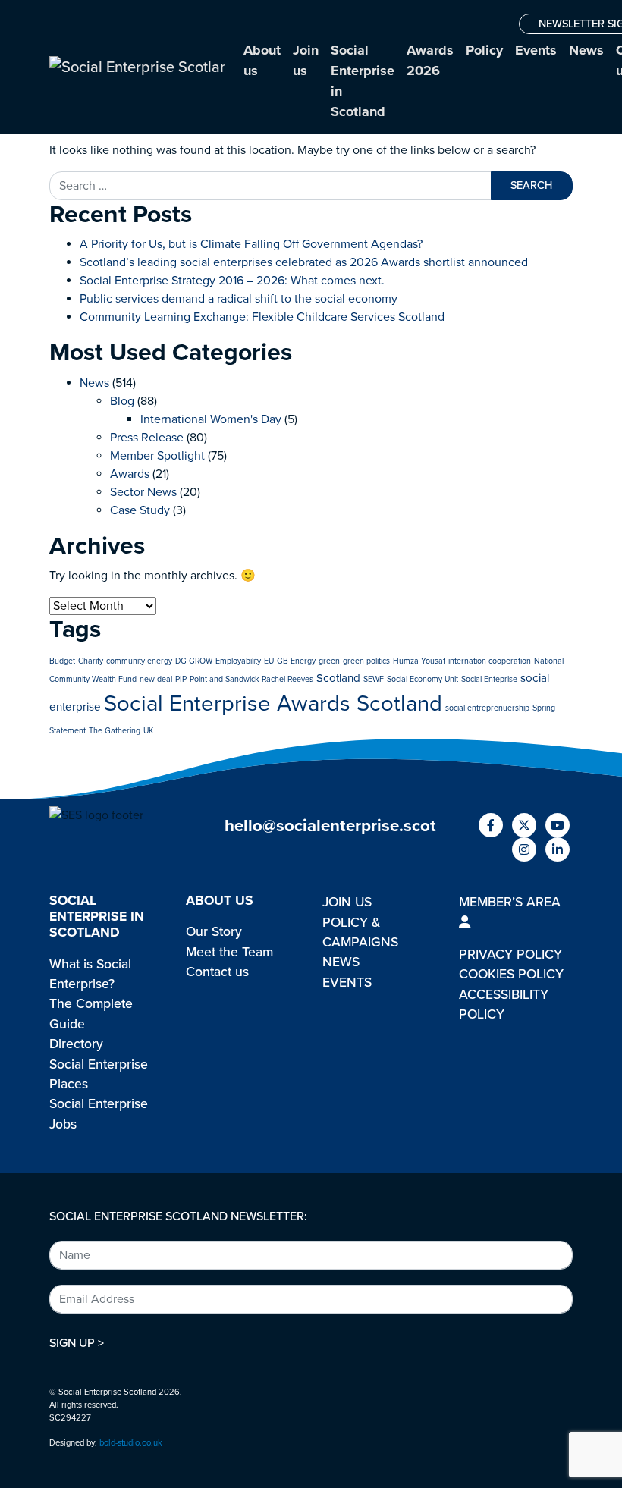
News (586, 50)
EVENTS (347, 982)
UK (148, 731)
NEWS (341, 962)
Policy (484, 50)
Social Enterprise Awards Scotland (273, 703)
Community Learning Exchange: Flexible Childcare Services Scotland (262, 317)
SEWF (373, 679)
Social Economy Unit (422, 679)
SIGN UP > (76, 1343)
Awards (129, 474)
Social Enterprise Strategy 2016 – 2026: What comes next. (232, 280)
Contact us (217, 972)
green (329, 661)
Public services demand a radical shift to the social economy (238, 298)
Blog (122, 401)
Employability (238, 661)
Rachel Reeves (287, 679)
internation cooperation (489, 661)
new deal (156, 679)
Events (536, 50)
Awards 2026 (430, 60)
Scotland (338, 678)
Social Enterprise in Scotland (362, 81)
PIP (181, 679)
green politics (366, 661)
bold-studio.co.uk (130, 1443)
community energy (139, 661)
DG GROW (193, 661)
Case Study (140, 510)
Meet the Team (229, 952)
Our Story (214, 932)
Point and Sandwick (224, 679)
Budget (62, 661)
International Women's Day (210, 419)
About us (262, 60)
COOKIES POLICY (511, 974)
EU (269, 661)
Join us (306, 60)
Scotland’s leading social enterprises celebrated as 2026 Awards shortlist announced (304, 262)
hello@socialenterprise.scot (330, 825)
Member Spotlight (157, 455)
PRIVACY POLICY (510, 954)
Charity (90, 661)
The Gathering (114, 731)
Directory (76, 1044)
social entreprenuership (487, 708)
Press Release (147, 437)
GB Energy (296, 661)
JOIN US (347, 902)
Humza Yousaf (419, 661)
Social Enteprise (489, 679)
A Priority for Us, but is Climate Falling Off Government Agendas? (251, 244)
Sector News (143, 492)
